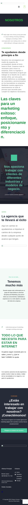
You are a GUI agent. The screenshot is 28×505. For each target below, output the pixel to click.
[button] (19, 6)
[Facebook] (2, 492)
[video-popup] (14, 158)
